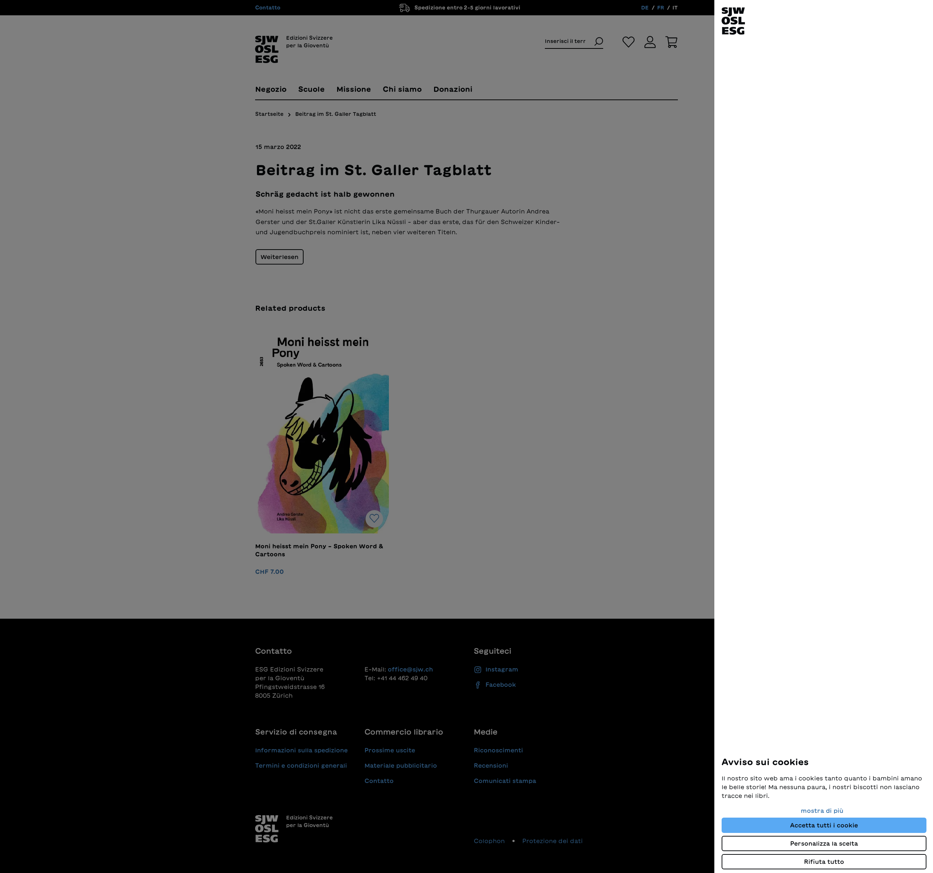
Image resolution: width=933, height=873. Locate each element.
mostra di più (822, 811)
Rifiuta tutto (824, 862)
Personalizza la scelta (824, 843)
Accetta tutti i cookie (824, 825)
